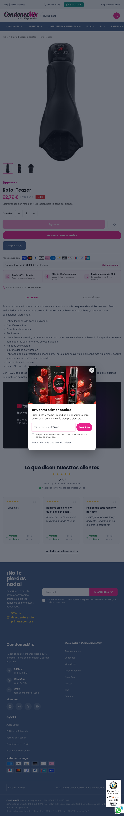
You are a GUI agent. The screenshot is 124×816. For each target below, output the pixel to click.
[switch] (113, 804)
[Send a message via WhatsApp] (118, 810)
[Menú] (119, 782)
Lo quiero (84, 427)
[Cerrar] (91, 370)
